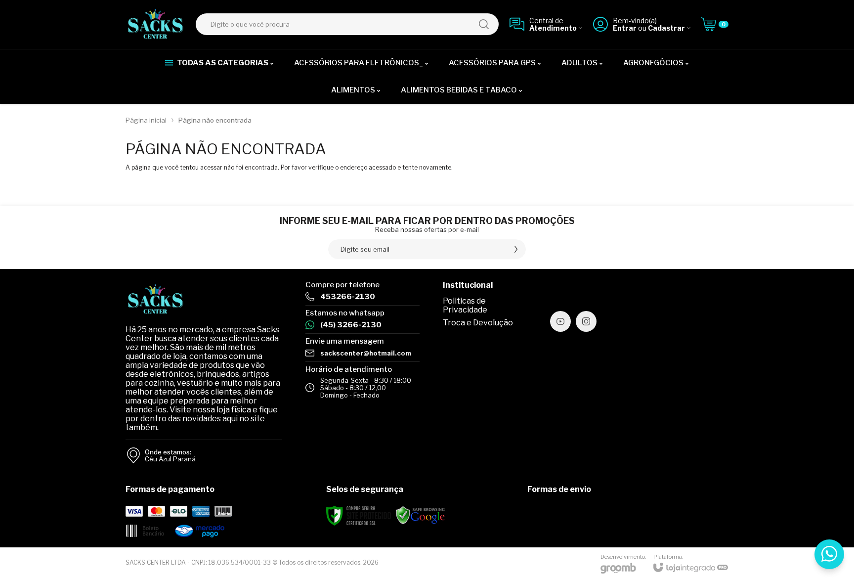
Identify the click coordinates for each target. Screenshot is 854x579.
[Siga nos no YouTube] (560, 321)
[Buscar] (483, 24)
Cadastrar (666, 28)
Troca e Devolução (478, 322)
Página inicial (146, 120)
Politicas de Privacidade (465, 305)
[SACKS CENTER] (155, 24)
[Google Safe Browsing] (420, 515)
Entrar (625, 28)
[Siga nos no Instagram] (586, 321)
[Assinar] (516, 249)
